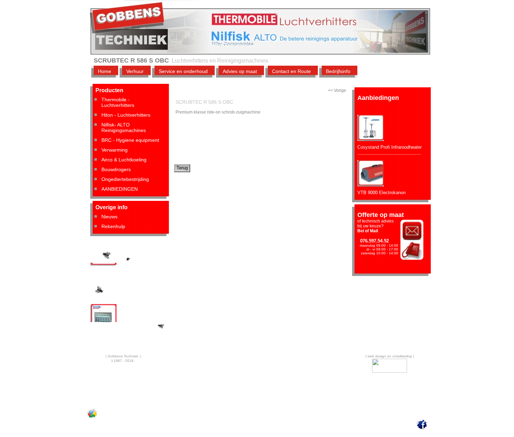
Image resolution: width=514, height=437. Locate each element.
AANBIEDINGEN (119, 189)
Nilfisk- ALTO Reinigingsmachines (123, 127)
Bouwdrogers (116, 169)
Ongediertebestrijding (125, 179)
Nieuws (109, 216)
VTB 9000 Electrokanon (381, 188)
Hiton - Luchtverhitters (125, 115)
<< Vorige (337, 90)
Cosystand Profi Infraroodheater (389, 143)
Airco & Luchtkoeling (124, 159)
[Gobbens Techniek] (92, 418)
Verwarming (114, 150)
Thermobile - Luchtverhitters (117, 102)
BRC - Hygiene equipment (130, 140)
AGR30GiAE (103, 273)
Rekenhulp (113, 226)
